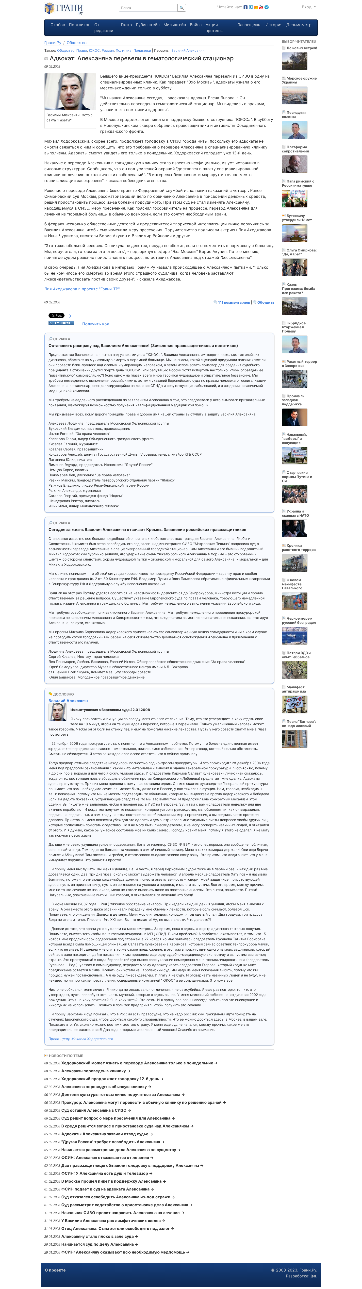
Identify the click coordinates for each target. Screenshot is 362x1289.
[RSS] (256, 6)
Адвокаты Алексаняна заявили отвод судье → (107, 1133)
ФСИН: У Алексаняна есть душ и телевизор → (107, 1173)
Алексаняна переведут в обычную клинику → (106, 1086)
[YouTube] (261, 6)
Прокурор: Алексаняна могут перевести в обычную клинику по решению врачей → (143, 1102)
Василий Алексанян (187, 50)
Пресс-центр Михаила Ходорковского (81, 1039)
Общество (77, 42)
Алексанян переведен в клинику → (96, 1070)
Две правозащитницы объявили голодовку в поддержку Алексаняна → (132, 1165)
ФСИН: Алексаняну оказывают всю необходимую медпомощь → (125, 1252)
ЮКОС (94, 50)
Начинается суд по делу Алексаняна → (99, 1244)
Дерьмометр (299, 24)
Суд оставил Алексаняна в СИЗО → (96, 1110)
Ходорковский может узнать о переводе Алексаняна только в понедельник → (139, 1062)
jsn (313, 1275)
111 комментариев (234, 302)
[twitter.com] (251, 6)
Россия (108, 50)
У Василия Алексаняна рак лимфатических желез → (113, 1220)
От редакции (103, 27)
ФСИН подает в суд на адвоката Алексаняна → (107, 1189)
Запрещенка (250, 24)
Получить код (95, 323)
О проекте (55, 1270)
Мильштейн (175, 24)
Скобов (57, 24)
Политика (124, 50)
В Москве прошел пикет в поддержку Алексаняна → (113, 1181)
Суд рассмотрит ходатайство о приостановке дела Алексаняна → (127, 1204)
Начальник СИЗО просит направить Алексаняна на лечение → (122, 1212)
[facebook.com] (245, 6)
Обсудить (265, 302)
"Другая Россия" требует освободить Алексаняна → (113, 1141)
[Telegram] (266, 6)
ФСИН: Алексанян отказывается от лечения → (107, 1157)
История (273, 24)
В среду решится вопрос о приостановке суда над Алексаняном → (127, 1126)
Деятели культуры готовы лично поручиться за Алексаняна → (123, 1094)
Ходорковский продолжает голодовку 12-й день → (112, 1078)
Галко (126, 24)
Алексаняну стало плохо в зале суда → (99, 1236)
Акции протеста (215, 27)
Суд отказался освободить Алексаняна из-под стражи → (118, 1196)
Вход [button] (307, 6)
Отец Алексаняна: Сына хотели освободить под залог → (117, 1228)
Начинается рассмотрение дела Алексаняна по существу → (121, 1149)
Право (81, 50)
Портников (79, 24)
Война (196, 24)
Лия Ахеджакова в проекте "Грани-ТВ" (82, 288)
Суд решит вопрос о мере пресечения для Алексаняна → (118, 1118)
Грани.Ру (52, 42)
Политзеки (142, 50)
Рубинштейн (148, 24)
